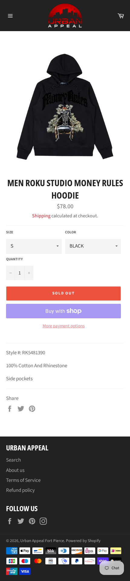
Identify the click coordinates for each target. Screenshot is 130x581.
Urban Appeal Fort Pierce (42, 541)
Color (70, 232)
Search (13, 460)
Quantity (14, 259)
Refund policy (20, 490)
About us (15, 470)
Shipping (41, 216)
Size (9, 232)
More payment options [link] (64, 326)
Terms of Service (23, 480)
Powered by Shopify (83, 541)
